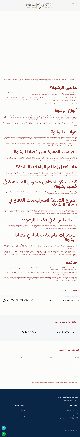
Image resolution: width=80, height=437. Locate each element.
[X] (68, 290)
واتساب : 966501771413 (72, 410)
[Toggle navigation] (14, 5)
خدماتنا (23, 413)
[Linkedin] (62, 290)
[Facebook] (71, 290)
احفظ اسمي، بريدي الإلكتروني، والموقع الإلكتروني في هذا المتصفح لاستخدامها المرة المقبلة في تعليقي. (54, 382)
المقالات (23, 417)
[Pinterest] (65, 290)
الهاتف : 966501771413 (72, 413)
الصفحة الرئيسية (21, 410)
